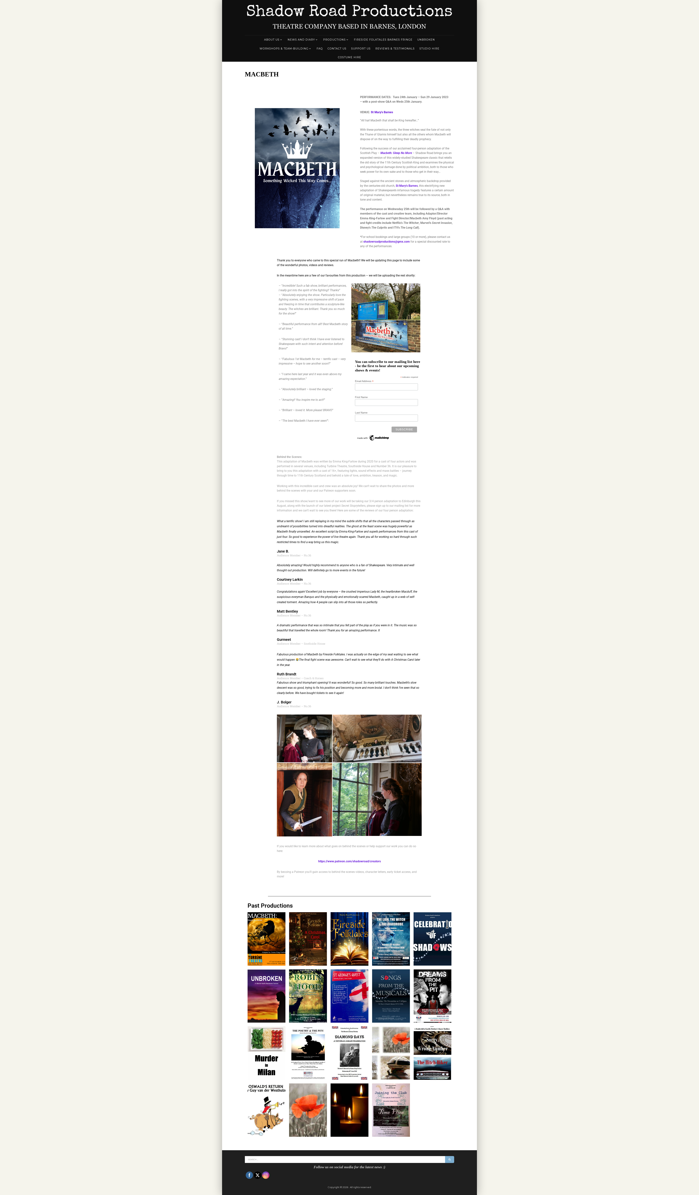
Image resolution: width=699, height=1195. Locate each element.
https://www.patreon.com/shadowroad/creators (349, 861)
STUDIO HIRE (429, 48)
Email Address (364, 381)
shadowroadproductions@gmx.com (386, 241)
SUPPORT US (361, 48)
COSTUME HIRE (349, 57)
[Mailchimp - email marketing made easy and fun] (373, 440)
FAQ (320, 48)
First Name (361, 397)
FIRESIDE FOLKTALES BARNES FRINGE (383, 39)
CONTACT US (336, 48)
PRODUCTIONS (334, 39)
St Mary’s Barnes (407, 185)
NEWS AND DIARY (301, 39)
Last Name (361, 412)
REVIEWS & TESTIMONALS (395, 48)
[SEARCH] (449, 1159)
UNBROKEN (426, 39)
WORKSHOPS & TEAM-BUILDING (284, 48)
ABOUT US (271, 39)
